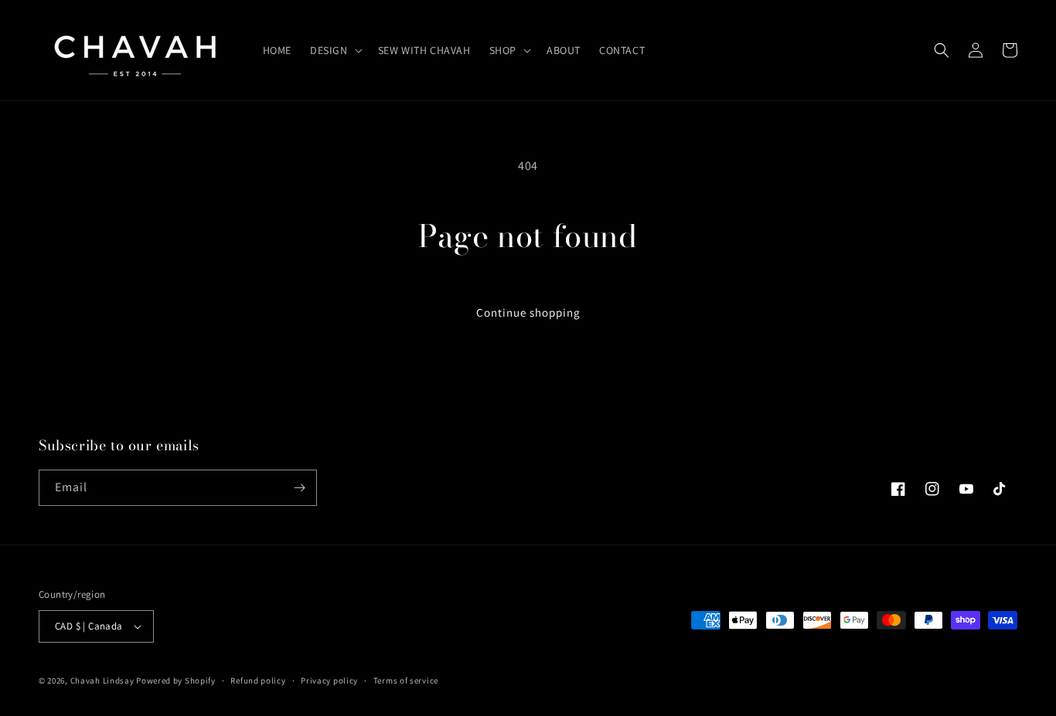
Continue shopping (528, 312)
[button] (335, 50)
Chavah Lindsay (102, 680)
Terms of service (405, 680)
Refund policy (257, 680)
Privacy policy (329, 680)
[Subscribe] (299, 488)
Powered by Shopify (176, 680)
